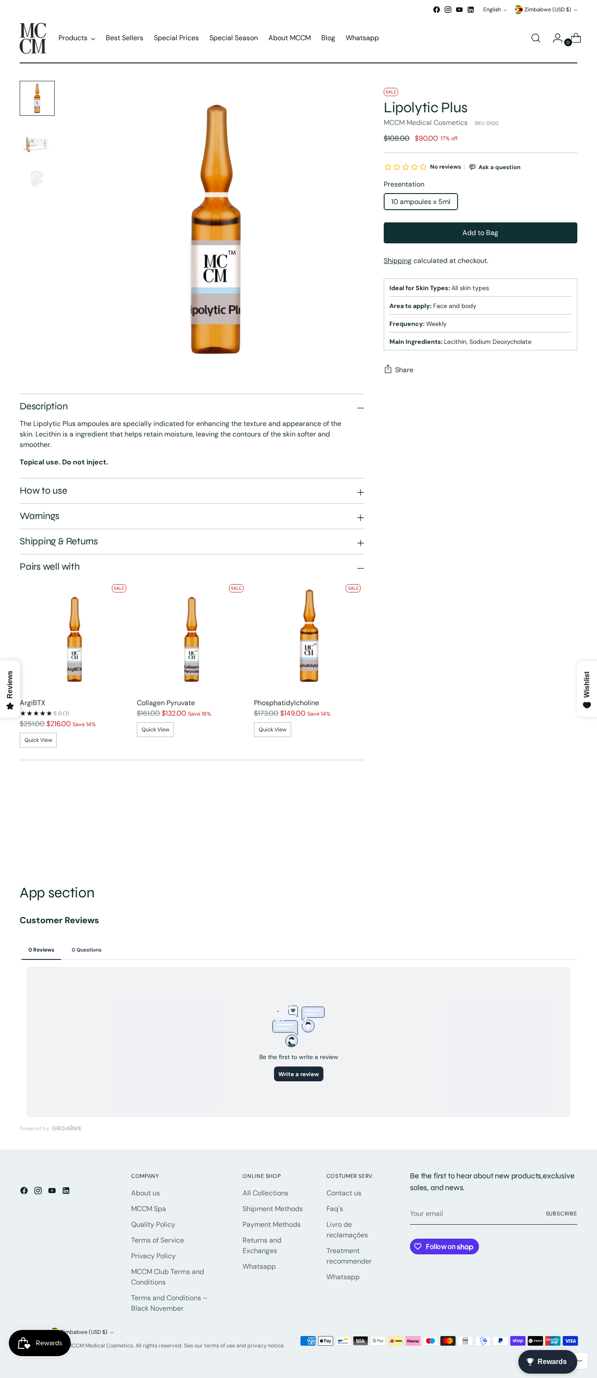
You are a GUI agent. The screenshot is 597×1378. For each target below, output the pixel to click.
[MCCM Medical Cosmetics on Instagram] (448, 10)
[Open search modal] (536, 38)
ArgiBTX (32, 702)
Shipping (398, 260)
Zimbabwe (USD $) (547, 9)
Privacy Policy (153, 1255)
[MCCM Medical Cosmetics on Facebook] (437, 10)
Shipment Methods (273, 1208)
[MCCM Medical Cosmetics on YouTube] (459, 10)
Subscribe (561, 1213)
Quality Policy (153, 1224)
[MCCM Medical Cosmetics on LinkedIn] (471, 10)
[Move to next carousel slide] (569, 837)
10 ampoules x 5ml (421, 201)
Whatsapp (259, 1266)
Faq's (334, 1208)
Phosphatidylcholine (286, 702)
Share (404, 369)
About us (145, 1193)
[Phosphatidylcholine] (309, 636)
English (492, 9)
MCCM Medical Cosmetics (426, 122)
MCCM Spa (148, 1208)
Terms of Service (157, 1240)
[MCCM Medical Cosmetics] (33, 38)
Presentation (404, 184)
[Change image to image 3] (37, 178)
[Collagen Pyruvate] (192, 636)
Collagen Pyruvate (166, 702)
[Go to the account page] (554, 38)
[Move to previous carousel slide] (549, 837)
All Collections (265, 1193)
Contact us (343, 1193)
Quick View (38, 740)
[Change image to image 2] (37, 138)
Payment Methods (272, 1224)
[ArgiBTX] (75, 636)
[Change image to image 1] (37, 98)
